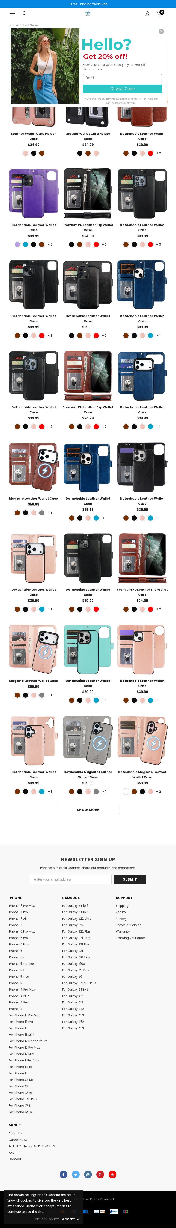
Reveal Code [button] (123, 88)
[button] (161, 31)
